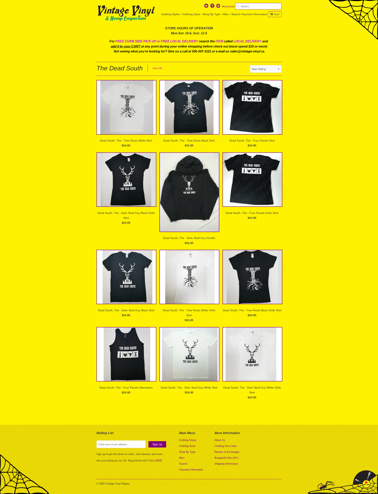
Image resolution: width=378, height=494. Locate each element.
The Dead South (119, 68)
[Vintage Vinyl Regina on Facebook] (212, 7)
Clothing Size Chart (226, 446)
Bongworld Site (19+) (226, 457)
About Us (220, 440)
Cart (276, 14)
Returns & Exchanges (227, 451)
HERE (158, 460)
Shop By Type (212, 14)
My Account (228, 6)
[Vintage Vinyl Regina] (126, 13)
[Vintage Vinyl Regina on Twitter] (206, 7)
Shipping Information (226, 463)
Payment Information (254, 14)
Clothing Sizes (192, 14)
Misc (227, 14)
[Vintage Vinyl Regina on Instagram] (218, 7)
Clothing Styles (171, 14)
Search (236, 14)
